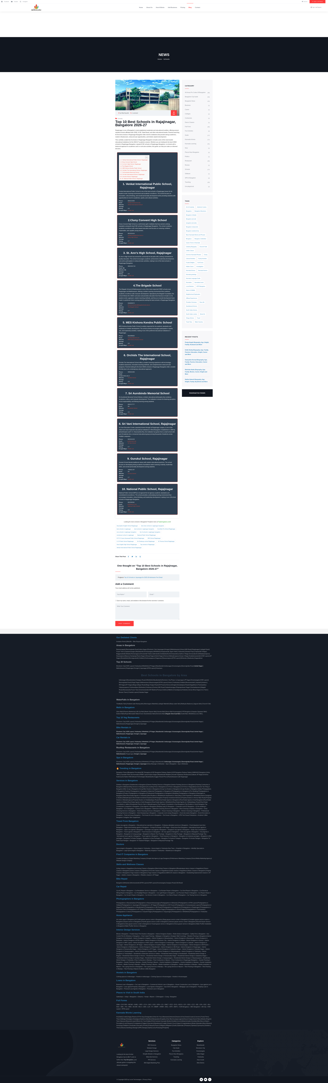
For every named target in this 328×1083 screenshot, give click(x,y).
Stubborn (126, 1025)
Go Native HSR (127, 776)
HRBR (162, 1006)
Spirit (149, 1027)
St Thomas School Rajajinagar (166, 541)
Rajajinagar (195, 649)
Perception (119, 1023)
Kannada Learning (190, 143)
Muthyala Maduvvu (187, 703)
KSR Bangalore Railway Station (161, 772)
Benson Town (123, 692)
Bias (204, 1023)
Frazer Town (120, 651)
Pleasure (187, 1025)
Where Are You (140, 1021)
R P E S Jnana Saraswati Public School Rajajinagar (130, 538)
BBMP (156, 1006)
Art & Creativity (190, 207)
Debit (120, 1016)
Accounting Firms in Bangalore (156, 786)
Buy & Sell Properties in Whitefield (189, 795)
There (118, 1027)
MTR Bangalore (201, 286)
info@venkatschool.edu (134, 202)
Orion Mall (119, 711)
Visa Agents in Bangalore (148, 806)
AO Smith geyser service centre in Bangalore (148, 919)
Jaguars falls (197, 703)
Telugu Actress (190, 318)
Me (198, 1021)
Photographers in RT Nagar (135, 909)
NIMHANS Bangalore (199, 772)
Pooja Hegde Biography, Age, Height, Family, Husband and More (197, 343)
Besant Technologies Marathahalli (143, 776)
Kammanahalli (144, 690)
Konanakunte (194, 653)
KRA (158, 1004)
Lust (125, 1023)
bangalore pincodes (191, 223)
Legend (180, 1019)
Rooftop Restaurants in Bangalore (133, 747)
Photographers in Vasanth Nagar (142, 911)
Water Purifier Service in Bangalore (135, 926)
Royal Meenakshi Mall (131, 713)
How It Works (160, 7)
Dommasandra (173, 653)
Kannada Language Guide (193, 278)
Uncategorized (189, 186)
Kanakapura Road (183, 685)
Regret (208, 1019)
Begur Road (141, 685)
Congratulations (186, 1023)
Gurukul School (132, 473)
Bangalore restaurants (192, 227)
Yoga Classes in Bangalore (138, 872)
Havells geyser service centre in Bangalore (155, 921)
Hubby (148, 1021)
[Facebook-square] (201, 1079)
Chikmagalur (160, 996)
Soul (194, 1019)
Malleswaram (145, 682)
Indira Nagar (143, 649)
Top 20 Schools (124, 662)
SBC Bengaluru (146, 772)
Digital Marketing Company (137, 858)
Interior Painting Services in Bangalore (183, 784)
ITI (152, 1006)
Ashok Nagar (159, 656)
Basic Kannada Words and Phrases (195, 234)
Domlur (155, 687)
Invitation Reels (121, 641)
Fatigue (144, 1023)
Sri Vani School (132, 443)
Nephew (142, 1019)
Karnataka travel (199, 282)
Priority (145, 1025)
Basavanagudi (120, 649)
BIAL (166, 1006)
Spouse (123, 1021)
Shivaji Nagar (150, 656)
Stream (123, 1027)
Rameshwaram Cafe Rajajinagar (178, 776)
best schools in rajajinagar (124, 529)
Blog (190, 7)
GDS (188, 1004)
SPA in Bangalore (190, 178)
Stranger (135, 1027)
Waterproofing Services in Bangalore (135, 786)
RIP (140, 1027)
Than (117, 1019)
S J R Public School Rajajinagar (125, 541)
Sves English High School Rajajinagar (127, 544)
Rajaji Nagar (135, 682)
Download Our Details (197, 393)
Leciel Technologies (135, 1079)
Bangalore (189, 211)
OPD (140, 1004)
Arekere (204, 682)
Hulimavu (149, 687)
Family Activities (202, 258)
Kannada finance (202, 270)
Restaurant (188, 161)
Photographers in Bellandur (169, 903)
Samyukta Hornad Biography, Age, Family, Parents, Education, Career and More (196, 362)
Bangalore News (190, 101)
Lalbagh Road (204, 649)
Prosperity (166, 1027)
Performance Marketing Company (180, 858)
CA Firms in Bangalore (173, 786)
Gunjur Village (184, 656)
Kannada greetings (191, 274)
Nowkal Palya (190, 651)
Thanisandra (202, 685)
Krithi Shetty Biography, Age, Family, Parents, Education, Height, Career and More (197, 352)
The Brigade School (133, 307)
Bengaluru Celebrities (200, 238)
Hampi (146, 996)
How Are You (157, 1016)
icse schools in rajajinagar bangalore (126, 532)
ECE (171, 1004)
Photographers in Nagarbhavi (171, 907)
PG (126, 1006)
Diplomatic (180, 1025)
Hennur (166, 656)
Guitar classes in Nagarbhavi (178, 870)
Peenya (159, 690)
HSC (205, 1004)
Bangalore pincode (191, 219)
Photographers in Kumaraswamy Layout (188, 905)
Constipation (137, 1023)
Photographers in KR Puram (166, 905)
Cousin (191, 1016)
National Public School (134, 506)
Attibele (170, 690)
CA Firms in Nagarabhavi (189, 786)
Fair (183, 1016)
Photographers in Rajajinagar (190, 907)
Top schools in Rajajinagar (147, 544)
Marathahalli (139, 651)
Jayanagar (160, 649)
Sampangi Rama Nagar (137, 656)
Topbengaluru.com (164, 522)
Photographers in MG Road (153, 907)
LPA (201, 1004)
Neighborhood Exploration (193, 294)
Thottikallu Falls (121, 703)
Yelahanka (181, 651)
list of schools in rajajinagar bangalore (150, 532)
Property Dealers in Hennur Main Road (193, 797)
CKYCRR (124, 1004)
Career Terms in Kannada (193, 242)
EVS (175, 1004)
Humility (193, 1021)
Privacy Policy (147, 1079)
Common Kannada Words (163, 1021)
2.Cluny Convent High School (129, 162)
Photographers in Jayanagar (130, 905)
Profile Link (131, 210)
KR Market (152, 690)
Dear (185, 1019)
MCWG (130, 1004)
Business (188, 105)
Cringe (190, 1019)
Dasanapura (120, 656)
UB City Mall (140, 711)
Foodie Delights (190, 262)
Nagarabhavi (199, 658)
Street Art (202, 314)
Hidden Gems (189, 266)
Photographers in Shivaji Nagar (175, 909)
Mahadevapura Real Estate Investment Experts (137, 797)
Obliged (162, 1025)
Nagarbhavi (193, 685)
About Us (149, 7)
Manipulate (155, 1019)
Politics (187, 156)
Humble (174, 1021)
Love (153, 1027)
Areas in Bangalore (125, 645)
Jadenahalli (155, 653)
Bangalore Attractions (200, 211)
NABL (136, 1004)
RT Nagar (129, 685)
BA (209, 1004)
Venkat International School (135, 204)
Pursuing (159, 1027)
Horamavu (159, 668)
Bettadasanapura (204, 653)
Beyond (128, 1021)
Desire (170, 1023)
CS (162, 1004)
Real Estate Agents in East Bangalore (191, 800)
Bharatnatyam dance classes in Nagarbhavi (190, 868)
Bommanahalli (190, 682)
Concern (197, 1016)
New (186, 148)
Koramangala (148, 651)
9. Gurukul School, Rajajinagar (129, 176)
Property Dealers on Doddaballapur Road (145, 800)
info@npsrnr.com (132, 504)
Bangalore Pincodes (134, 772)
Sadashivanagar (130, 651)
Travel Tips (189, 322)
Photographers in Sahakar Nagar (155, 909)
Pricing (182, 7)
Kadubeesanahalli (194, 656)
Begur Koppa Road (152, 685)
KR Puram (162, 685)
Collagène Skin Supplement (131, 817)
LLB (148, 1006)
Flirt (153, 1021)
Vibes (198, 1019)
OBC (122, 1006)
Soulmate (133, 1025)
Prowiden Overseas (191, 302)
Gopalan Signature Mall (199, 711)
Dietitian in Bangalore (122, 784)
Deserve (178, 1016)
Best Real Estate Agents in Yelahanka (135, 795)
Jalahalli (198, 682)
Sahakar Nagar (143, 692)
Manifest (148, 1019)
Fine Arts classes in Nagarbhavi (159, 870)
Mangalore (133, 996)
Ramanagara (135, 653)
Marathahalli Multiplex (164, 774)
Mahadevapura (174, 656)
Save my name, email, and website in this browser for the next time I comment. (140, 600)
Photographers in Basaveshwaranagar (148, 903)
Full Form (188, 126)
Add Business (172, 7)
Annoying (119, 1025)
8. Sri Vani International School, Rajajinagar (133, 174)
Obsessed (165, 1016)
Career (187, 109)
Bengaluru (189, 238)
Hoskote (184, 690)
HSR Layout (205, 656)
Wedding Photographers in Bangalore (184, 793)
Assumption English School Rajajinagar (127, 525)
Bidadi (128, 653)
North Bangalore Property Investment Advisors (167, 797)
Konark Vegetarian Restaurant (181, 774)
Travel (198, 318)
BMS (130, 1006)
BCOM (135, 1006)
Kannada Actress (190, 139)
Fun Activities (189, 131)
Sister (206, 1021)
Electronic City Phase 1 (169, 680)
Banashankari (131, 680)
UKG (149, 1004)
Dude (174, 1025)
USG (154, 1004)
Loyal (133, 1021)
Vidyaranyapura (124, 687)
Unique (178, 1023)
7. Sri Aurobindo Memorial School (130, 172)
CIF (185, 1004)
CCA (145, 1004)
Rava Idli (202, 302)
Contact (197, 7)
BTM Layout (176, 658)
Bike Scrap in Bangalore (131, 789)
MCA (140, 1006)
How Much (170, 1019)
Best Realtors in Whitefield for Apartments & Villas (163, 795)
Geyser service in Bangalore (132, 921)
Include (188, 1021)
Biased (209, 1023)
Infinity (183, 1021)
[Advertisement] (164, 24)
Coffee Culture (190, 250)
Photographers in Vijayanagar (162, 911)
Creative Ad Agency (122, 858)
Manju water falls (175, 703)
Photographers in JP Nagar (148, 905)
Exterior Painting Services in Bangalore (159, 784)
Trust (202, 1016)
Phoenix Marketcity (129, 711)
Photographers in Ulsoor (123, 911)
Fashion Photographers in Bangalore (136, 791)
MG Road (188, 649)
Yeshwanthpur (134, 687)
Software (187, 173)
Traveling (188, 182)
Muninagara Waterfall (150, 703)
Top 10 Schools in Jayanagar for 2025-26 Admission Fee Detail (143, 577)
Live (178, 1021)
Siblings (123, 1019)
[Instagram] (209, 1079)
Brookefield (124, 658)
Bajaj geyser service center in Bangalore (175, 919)
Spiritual (193, 1025)
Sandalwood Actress (191, 306)
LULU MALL (199, 713)
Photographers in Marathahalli (135, 907)
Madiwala (191, 658)
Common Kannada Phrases (193, 254)
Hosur (182, 649)
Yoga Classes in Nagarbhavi (157, 872)
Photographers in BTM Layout (188, 903)
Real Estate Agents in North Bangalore (139, 802)
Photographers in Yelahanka (198, 911)
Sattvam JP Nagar (197, 774)
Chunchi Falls (203, 246)
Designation (148, 1016)
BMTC (176, 1006)
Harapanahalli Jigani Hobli (169, 651)
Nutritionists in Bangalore (138, 784)
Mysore (152, 996)
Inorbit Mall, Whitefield (187, 713)
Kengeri (167, 649)
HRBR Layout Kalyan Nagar (148, 774)
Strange (144, 1027)
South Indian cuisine (191, 314)
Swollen (207, 1025)
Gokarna (140, 996)
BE (197, 1004)
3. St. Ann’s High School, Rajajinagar (131, 164)
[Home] (36, 7)
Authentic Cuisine (201, 207)
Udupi (126, 996)
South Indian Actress (191, 310)
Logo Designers (164, 858)
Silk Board (179, 883)
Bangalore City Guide (191, 96)
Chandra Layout (133, 692)
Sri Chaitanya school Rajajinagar (146, 541)
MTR (171, 1006)
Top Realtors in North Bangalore (195, 804)
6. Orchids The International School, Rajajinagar (134, 170)
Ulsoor (170, 682)
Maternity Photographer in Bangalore (160, 791)
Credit (125, 1016)
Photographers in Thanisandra (195, 909)
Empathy (163, 1019)
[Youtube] (205, 1079)
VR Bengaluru (186, 711)
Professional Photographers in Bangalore (159, 793)
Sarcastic (139, 1025)
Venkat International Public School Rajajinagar (129, 547)
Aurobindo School (132, 408)
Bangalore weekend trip (192, 231)
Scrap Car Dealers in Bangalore (170, 789)
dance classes (189, 122)
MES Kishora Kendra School (135, 339)
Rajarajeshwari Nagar (183, 687)
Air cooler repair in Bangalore (125, 919)
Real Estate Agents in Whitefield (162, 802)
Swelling (129, 1027)
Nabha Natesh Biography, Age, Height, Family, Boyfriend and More (196, 380)
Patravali (151, 1025)
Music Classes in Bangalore (196, 870)
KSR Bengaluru (184, 1006)
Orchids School (132, 377)
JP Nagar (152, 666)
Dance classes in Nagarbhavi (139, 870)
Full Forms (200, 262)
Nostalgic (129, 1019)
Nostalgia (136, 1019)
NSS (117, 1006)
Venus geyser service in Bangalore (184, 924)
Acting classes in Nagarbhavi (125, 868)
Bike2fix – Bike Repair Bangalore (137, 641)
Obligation (169, 1025)
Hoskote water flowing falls (135, 703)
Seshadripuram (195, 687)
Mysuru (127, 656)
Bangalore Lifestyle (191, 215)
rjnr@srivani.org (131, 441)
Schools (167, 59)
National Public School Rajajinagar (146, 535)
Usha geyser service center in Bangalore (137, 924)
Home (141, 7)
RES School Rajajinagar (154, 538)
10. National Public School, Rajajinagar (132, 178)
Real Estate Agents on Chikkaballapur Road (186, 802)
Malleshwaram (175, 649)
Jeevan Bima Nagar (194, 690)
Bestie (203, 1019)
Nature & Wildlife (190, 290)
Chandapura (177, 690)
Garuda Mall (161, 711)
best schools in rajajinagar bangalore (144, 529)
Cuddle (164, 1023)
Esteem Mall (120, 713)
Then (206, 1016)
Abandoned (157, 1023)
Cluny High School (133, 237)
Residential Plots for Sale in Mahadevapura (143, 804)
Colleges (187, 114)
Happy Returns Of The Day (136, 1016)
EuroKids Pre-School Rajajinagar (166, 529)
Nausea (130, 1023)
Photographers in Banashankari (126, 903)
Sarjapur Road (140, 680)
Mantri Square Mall (150, 711)
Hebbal (141, 658)
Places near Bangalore (192, 152)
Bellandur (184, 658)
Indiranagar (168, 666)
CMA (144, 1006)
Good (186, 1016)
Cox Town (204, 690)
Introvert (172, 1016)
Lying (175, 1019)
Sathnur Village (184, 653)
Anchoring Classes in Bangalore (145, 868)
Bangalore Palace (121, 772)
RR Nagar (122, 685)
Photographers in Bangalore (180, 791)
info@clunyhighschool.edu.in (135, 235)
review (187, 165)
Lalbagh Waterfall (163, 703)
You (174, 1023)
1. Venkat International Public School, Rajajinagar (134, 160)
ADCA (180, 1004)
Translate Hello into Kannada (130, 774)
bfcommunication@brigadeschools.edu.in (139, 305)
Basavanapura (167, 658)
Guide (187, 135)
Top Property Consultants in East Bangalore (171, 804)
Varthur (165, 690)
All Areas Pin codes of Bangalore (195, 92)
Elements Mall (160, 713)
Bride (193, 1023)
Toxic (117, 1021)
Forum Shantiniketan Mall (147, 713)
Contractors (188, 118)
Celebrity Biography (191, 246)
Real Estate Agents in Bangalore (169, 800)
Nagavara (159, 658)
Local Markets (190, 286)
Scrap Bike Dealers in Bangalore (149, 789)
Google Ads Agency (153, 858)
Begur (135, 685)
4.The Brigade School (127, 166)
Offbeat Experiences (191, 298)
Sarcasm (150, 1023)
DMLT (166, 1004)
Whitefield (157, 651)
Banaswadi (126, 690)
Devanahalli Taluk (145, 653)
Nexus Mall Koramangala (173, 711)
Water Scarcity (199, 322)
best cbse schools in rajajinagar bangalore (152, 525)
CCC (193, 1004)
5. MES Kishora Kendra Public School (131, 168)
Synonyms (200, 1025)
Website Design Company (124, 860)
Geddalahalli (164, 653)
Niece (202, 1021)
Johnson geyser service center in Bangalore (182, 921)
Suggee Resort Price (160, 776)
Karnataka (189, 282)
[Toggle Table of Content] (146, 157)
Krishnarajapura (150, 658)
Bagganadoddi (120, 653)
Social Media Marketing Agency (201, 858)
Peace (157, 1025)
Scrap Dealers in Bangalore (189, 789)
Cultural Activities (190, 258)
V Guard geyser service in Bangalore (162, 924)
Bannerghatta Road (132, 649)
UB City (203, 1006)
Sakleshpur (119, 996)
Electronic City (152, 649)
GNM (117, 1004)
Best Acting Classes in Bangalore (166, 868)
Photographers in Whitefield (180, 911)
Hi (117, 1016)
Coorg (205, 254)
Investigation (199, 266)
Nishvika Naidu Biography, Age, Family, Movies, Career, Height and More (196, 372)
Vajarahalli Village (200, 651)
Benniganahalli (133, 658)
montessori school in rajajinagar (125, 535)
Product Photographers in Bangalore (135, 793)
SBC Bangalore (195, 1006)
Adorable (199, 1023)
